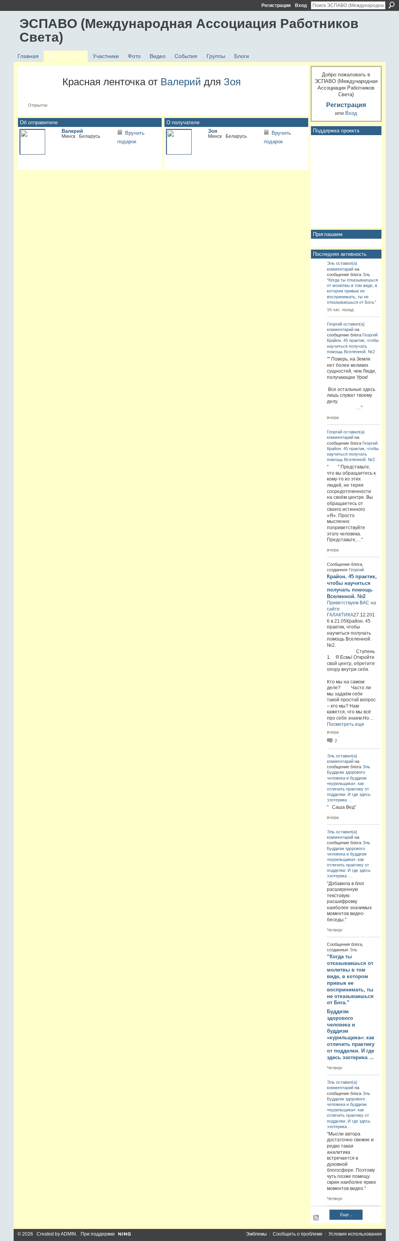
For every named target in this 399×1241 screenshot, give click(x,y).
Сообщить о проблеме (298, 1234)
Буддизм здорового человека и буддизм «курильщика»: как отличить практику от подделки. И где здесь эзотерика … (350, 1034)
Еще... (346, 1214)
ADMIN (68, 1234)
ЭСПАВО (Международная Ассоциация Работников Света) (188, 30)
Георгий (334, 324)
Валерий (181, 82)
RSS (316, 1218)
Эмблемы (256, 1234)
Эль (331, 263)
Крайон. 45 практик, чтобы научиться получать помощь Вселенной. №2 (353, 346)
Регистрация (276, 5)
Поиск (391, 5)
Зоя (232, 82)
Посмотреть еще (345, 724)
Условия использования (355, 1234)
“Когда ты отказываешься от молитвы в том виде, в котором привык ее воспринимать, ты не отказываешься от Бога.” (352, 291)
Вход (301, 5)
